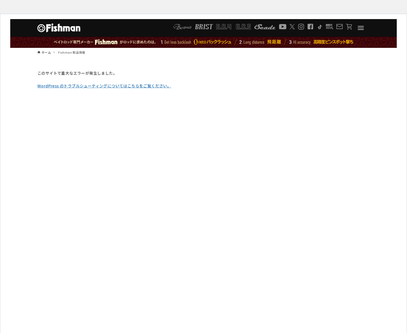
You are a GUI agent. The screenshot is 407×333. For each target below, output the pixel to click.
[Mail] (339, 26)
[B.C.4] (233, 26)
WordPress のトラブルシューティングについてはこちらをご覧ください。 (104, 86)
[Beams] (182, 26)
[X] (292, 26)
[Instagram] (301, 27)
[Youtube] (282, 26)
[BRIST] (204, 26)
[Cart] (349, 27)
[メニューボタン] (361, 28)
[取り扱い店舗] (329, 26)
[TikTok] (320, 27)
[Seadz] (265, 26)
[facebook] (310, 26)
